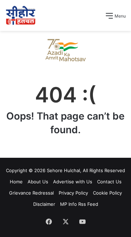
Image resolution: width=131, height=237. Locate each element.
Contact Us (109, 181)
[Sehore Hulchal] (20, 15)
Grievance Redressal (31, 193)
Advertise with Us (72, 181)
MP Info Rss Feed (79, 204)
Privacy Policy (73, 193)
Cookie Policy (107, 193)
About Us (38, 181)
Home (16, 181)
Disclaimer (44, 204)
